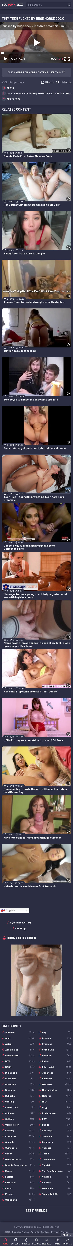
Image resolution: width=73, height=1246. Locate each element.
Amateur (19, 1032)
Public (56, 1124)
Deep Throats (19, 1159)
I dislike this (65, 82)
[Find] (68, 4)
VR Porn (56, 1182)
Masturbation (56, 1090)
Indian (56, 1061)
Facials (19, 1176)
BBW (19, 1061)
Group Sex (56, 1049)
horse (41, 93)
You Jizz (12, 4)
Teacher (56, 1147)
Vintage (56, 1176)
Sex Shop (20, 928)
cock (9, 93)
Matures (56, 1095)
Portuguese (56, 1113)
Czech (19, 1153)
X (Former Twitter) (20, 922)
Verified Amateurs (56, 1170)
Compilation (19, 1124)
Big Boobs (19, 1072)
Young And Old (56, 1193)
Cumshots (19, 1147)
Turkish (56, 1165)
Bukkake (19, 1095)
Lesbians (56, 1078)
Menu (65, 1234)
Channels (36, 1243)
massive (59, 93)
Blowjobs (19, 1084)
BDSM (19, 1066)
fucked (31, 93)
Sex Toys (56, 1130)
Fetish (19, 1188)
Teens (10, 88)
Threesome (56, 1159)
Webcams (56, 1188)
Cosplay (19, 1130)
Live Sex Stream (47, 1243)
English (10, 910)
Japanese (56, 1072)
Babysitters (19, 1055)
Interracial (56, 1066)
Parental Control (40, 1231)
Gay (56, 1032)
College (19, 1118)
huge (50, 93)
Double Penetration (19, 1165)
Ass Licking (19, 1049)
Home (5, 1243)
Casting (19, 1101)
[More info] (68, 150)
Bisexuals (19, 1078)
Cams (57, 1243)
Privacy (55, 1231)
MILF (56, 1101)
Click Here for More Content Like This (34, 72)
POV (56, 1118)
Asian (19, 1043)
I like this (49, 82)
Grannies (56, 1043)
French (19, 1193)
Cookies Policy (20, 1231)
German (56, 1038)
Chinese (19, 1113)
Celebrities (19, 1107)
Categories (15, 1243)
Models (26, 1243)
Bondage (19, 1090)
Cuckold (19, 1142)
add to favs (13, 99)
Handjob (56, 1055)
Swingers (56, 1142)
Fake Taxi (19, 1182)
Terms (64, 1231)
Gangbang (19, 1199)
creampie (19, 93)
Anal (19, 1038)
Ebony (19, 1170)
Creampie (19, 1136)
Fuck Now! (68, 1243)
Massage (56, 1084)
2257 (7, 1231)
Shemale (56, 1136)
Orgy (56, 1107)
